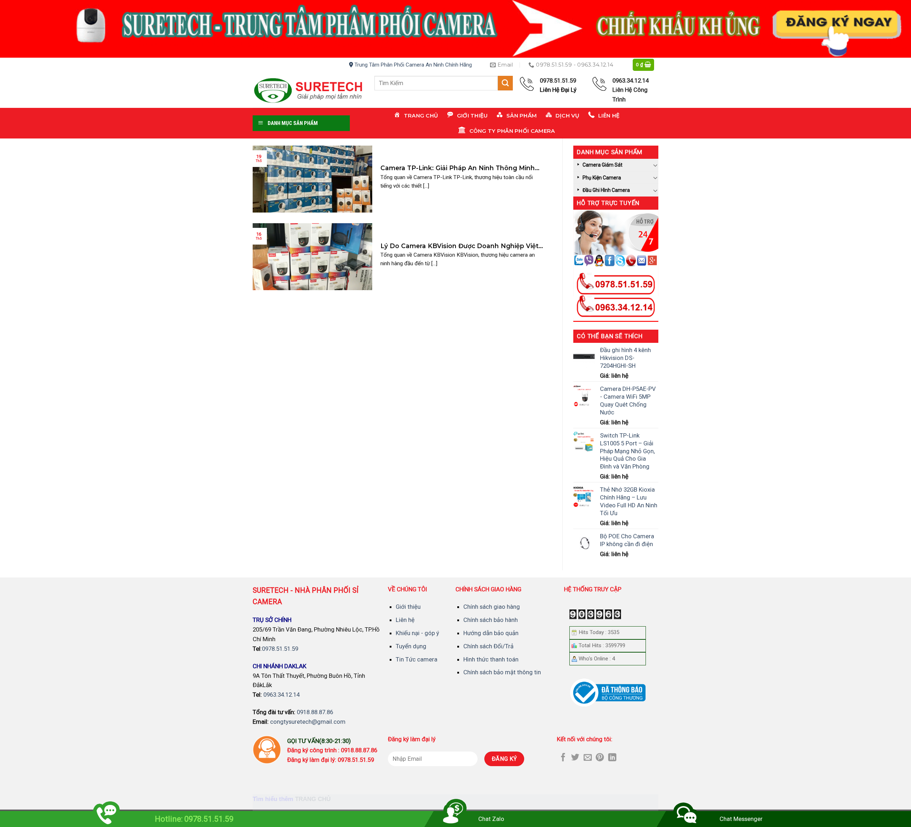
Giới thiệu (408, 606)
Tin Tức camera (416, 659)
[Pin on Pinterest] (600, 758)
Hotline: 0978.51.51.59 (194, 819)
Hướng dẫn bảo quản (490, 633)
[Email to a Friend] (588, 758)
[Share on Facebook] (563, 758)
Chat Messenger (741, 818)
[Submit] (505, 83)
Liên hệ (405, 619)
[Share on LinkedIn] (612, 758)
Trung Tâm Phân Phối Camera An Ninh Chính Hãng (412, 65)
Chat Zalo (491, 818)
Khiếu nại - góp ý (417, 633)
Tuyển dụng (411, 646)
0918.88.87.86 (315, 712)
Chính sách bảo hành (490, 619)
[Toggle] (655, 165)
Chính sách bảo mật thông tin (502, 672)
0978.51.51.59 (280, 648)
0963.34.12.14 (281, 694)
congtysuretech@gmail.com (308, 721)
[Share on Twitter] (575, 758)
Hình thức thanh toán (490, 659)
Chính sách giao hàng (491, 606)
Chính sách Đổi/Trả (488, 646)
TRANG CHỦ (313, 799)
